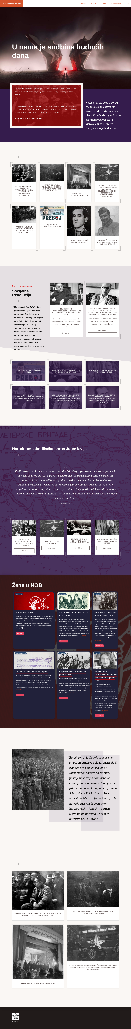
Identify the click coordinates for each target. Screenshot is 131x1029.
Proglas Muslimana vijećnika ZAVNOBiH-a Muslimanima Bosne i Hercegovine (24, 230)
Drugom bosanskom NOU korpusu (32, 671)
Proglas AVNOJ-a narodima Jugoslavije (79, 195)
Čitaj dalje (71, 333)
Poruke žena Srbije (24, 612)
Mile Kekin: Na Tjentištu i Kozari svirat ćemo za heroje (102, 371)
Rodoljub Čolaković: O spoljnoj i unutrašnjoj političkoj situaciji (107, 242)
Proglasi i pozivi (21, 653)
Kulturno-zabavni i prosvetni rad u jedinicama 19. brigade (65, 371)
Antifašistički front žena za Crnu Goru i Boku (74, 614)
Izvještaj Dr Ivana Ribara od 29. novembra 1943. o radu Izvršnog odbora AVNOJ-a (52, 188)
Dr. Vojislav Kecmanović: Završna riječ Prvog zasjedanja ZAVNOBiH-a (24, 542)
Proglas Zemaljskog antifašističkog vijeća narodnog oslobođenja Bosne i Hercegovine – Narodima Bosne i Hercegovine (107, 191)
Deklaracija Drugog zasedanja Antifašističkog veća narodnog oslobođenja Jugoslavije (24, 191)
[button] (128, 3)
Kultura (97, 653)
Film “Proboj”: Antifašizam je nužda (52, 225)
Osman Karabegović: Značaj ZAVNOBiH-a (79, 241)
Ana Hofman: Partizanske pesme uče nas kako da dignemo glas (106, 676)
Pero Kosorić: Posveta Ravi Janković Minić (105, 614)
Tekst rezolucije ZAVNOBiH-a (51, 542)
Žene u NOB (19, 594)
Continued (30, 628)
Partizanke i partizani (12, 3)
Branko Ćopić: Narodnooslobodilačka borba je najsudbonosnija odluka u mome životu (66, 312)
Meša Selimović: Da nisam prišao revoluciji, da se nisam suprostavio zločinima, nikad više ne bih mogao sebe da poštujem (102, 311)
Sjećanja (97, 594)
